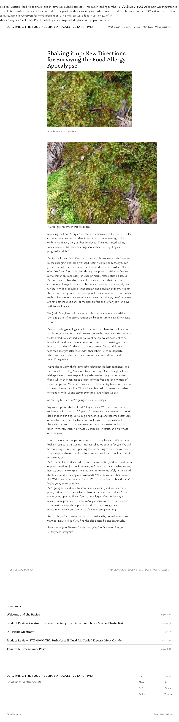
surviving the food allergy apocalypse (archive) (50, 27)
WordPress (168, 714)
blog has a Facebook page (86, 420)
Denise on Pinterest (98, 428)
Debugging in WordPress (18, 15)
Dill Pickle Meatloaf (20, 631)
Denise (68, 428)
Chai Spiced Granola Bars (22, 569)
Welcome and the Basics (23, 614)
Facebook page (55, 527)
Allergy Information (72, 131)
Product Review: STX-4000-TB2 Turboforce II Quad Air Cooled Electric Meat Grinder (65, 640)
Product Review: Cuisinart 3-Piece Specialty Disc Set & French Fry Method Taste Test (65, 623)
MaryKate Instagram (61, 531)
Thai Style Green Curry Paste (26, 649)
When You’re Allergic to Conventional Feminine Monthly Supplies (138, 569)
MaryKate (59, 131)
